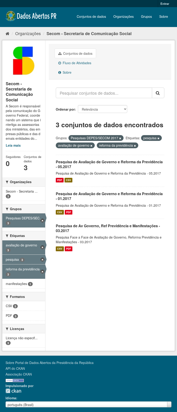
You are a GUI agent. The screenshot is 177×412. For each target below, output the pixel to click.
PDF (59, 180)
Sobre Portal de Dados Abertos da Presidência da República (50, 362)
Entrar (164, 3)
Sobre (163, 16)
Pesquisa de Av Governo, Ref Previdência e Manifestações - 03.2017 (108, 228)
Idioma (11, 398)
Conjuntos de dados (91, 16)
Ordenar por (65, 109)
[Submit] (158, 93)
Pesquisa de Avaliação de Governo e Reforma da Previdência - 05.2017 (109, 164)
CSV (68, 180)
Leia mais (13, 145)
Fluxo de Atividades (76, 63)
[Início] (7, 33)
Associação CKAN (19, 374)
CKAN (13, 390)
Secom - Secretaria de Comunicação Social (89, 33)
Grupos (146, 16)
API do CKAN (15, 368)
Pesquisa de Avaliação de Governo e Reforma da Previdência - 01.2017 (109, 196)
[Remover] (120, 138)
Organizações (123, 16)
